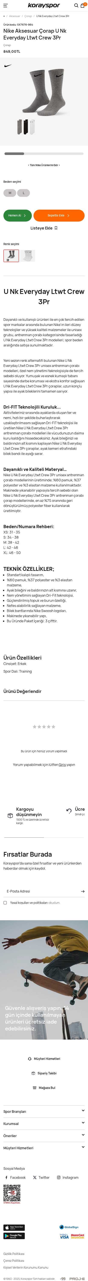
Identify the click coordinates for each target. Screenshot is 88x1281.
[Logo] (44, 5)
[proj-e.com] (77, 1279)
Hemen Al (14, 215)
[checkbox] (5, 902)
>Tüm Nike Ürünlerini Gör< (44, 165)
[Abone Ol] (82, 891)
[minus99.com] (62, 1278)
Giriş (62, 764)
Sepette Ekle (56, 215)
